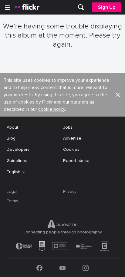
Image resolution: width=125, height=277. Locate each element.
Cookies (71, 149)
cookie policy (51, 109)
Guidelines (17, 160)
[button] (117, 94)
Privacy (69, 191)
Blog (11, 138)
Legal (12, 191)
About (12, 127)
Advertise (72, 138)
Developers (18, 149)
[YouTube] (62, 268)
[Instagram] (85, 268)
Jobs (68, 127)
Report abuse (76, 160)
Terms (12, 200)
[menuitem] (81, 7)
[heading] (27, 7)
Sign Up (106, 7)
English (13, 172)
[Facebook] (39, 268)
